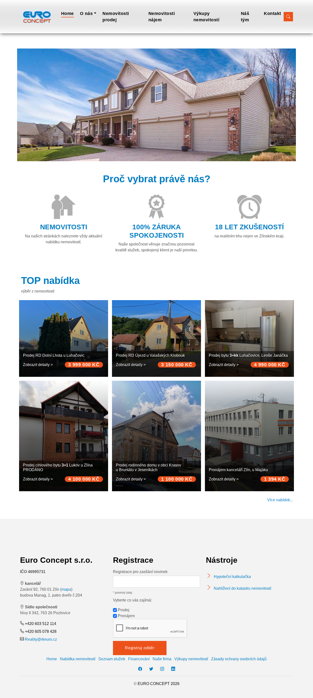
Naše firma (162, 659)
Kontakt (272, 13)
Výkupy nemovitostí (206, 16)
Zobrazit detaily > (38, 365)
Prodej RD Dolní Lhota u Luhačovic (53, 355)
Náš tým (245, 16)
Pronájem (126, 616)
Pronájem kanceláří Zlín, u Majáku (238, 470)
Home (67, 13)
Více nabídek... (280, 500)
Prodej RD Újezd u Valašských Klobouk (150, 355)
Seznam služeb (111, 659)
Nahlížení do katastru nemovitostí (242, 588)
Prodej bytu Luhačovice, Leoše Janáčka (248, 355)
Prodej (123, 610)
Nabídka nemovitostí (77, 659)
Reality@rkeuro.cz (41, 639)
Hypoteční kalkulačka (232, 577)
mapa (66, 589)
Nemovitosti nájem (161, 16)
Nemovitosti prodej (115, 16)
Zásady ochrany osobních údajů (239, 659)
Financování (139, 659)
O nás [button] (86, 13)
